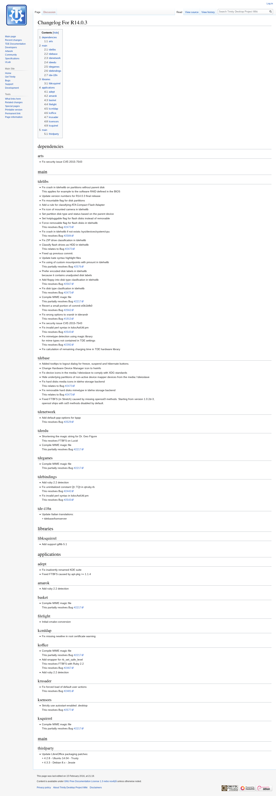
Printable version (13, 109)
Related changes (14, 102)
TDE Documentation (15, 44)
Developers (11, 47)
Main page (10, 36)
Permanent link (12, 113)
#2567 (67, 283)
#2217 (77, 301)
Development (12, 88)
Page (37, 12)
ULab (8, 62)
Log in (270, 3)
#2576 (77, 266)
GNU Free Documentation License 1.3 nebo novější (90, 781)
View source (191, 12)
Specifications (12, 58)
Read (179, 12)
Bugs (7, 80)
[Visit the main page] (17, 15)
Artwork (9, 51)
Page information (14, 117)
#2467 (67, 667)
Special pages (12, 106)
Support (9, 84)
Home (8, 73)
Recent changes (13, 40)
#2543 (67, 331)
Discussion (49, 12)
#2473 (67, 227)
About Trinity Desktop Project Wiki (70, 787)
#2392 (67, 344)
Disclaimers (96, 787)
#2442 (67, 491)
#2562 (67, 310)
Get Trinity (10, 76)
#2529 (67, 421)
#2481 (67, 690)
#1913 (67, 318)
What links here (13, 99)
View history (208, 12)
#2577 (67, 709)
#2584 (67, 235)
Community (11, 54)
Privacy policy (44, 787)
